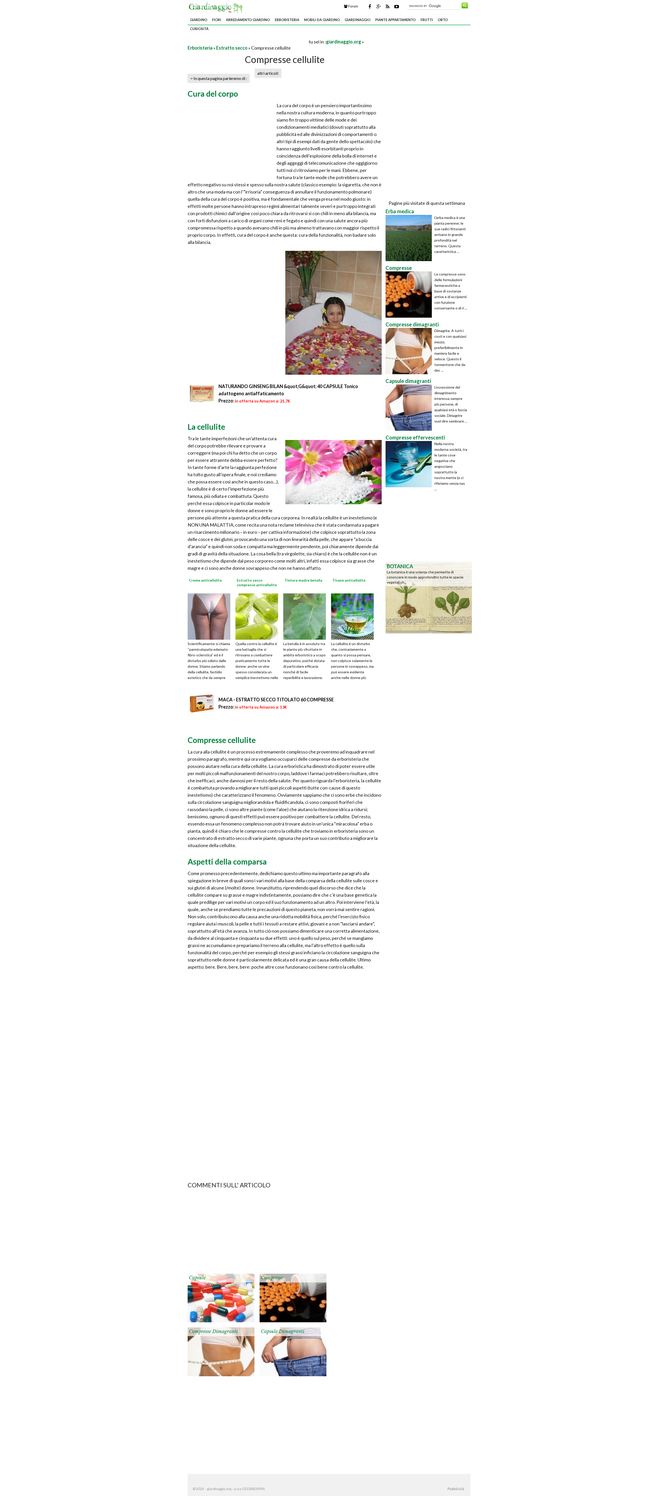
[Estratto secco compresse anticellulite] (258, 616)
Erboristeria (287, 20)
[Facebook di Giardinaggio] (369, 6)
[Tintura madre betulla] (306, 616)
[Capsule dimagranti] (293, 1351)
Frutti (427, 20)
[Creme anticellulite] (211, 616)
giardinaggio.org (343, 41)
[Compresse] (293, 1297)
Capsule (197, 1278)
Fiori (216, 20)
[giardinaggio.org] (217, 7)
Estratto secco (232, 48)
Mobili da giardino (322, 20)
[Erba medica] (410, 238)
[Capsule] (221, 1297)
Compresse (272, 1278)
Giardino (198, 20)
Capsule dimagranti (282, 1331)
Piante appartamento (395, 20)
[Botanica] (429, 597)
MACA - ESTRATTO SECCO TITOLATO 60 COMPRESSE (276, 699)
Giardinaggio (357, 20)
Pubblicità (455, 1489)
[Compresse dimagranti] (221, 1351)
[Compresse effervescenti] (410, 464)
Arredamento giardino (248, 20)
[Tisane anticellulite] (354, 616)
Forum (353, 6)
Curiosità (199, 29)
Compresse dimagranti (213, 1331)
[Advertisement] (248, 41)
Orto (443, 20)
